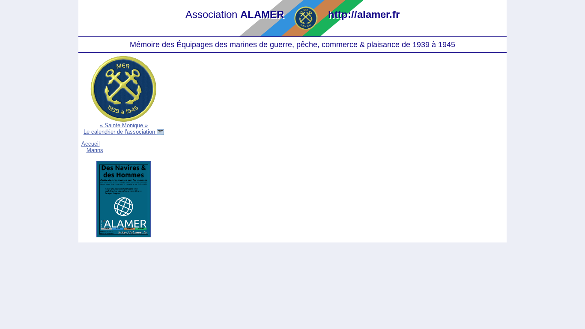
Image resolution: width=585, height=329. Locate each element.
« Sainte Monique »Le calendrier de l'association (120, 128)
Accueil (90, 144)
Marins (95, 150)
